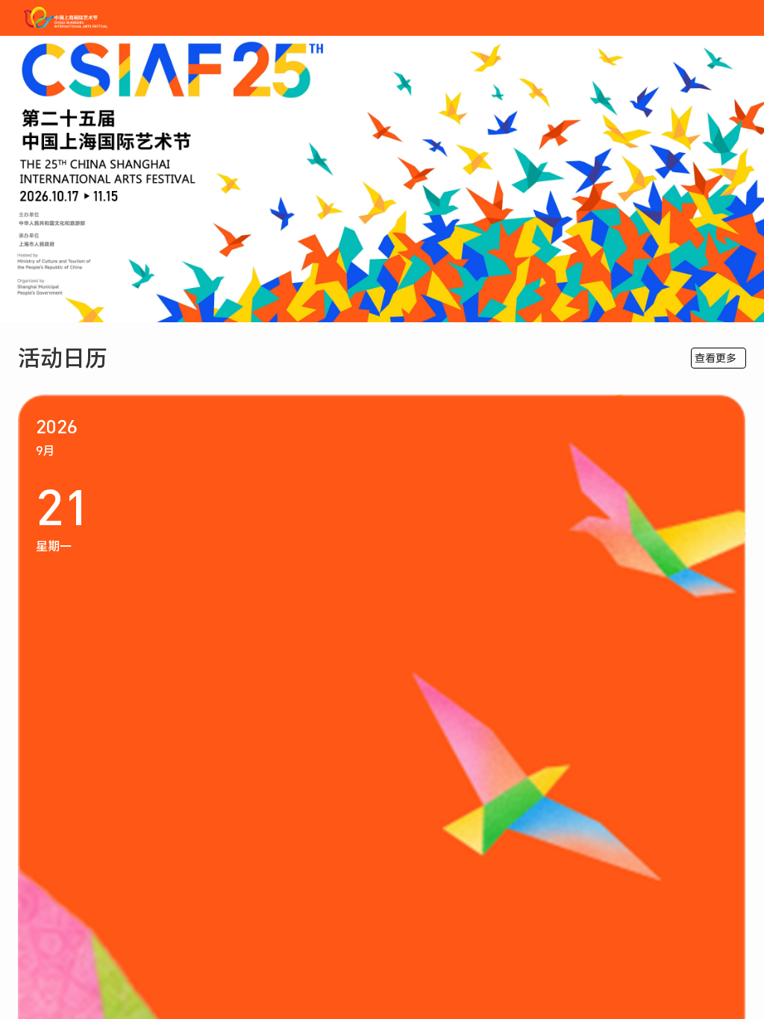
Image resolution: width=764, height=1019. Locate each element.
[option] (382, 179)
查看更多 (715, 358)
